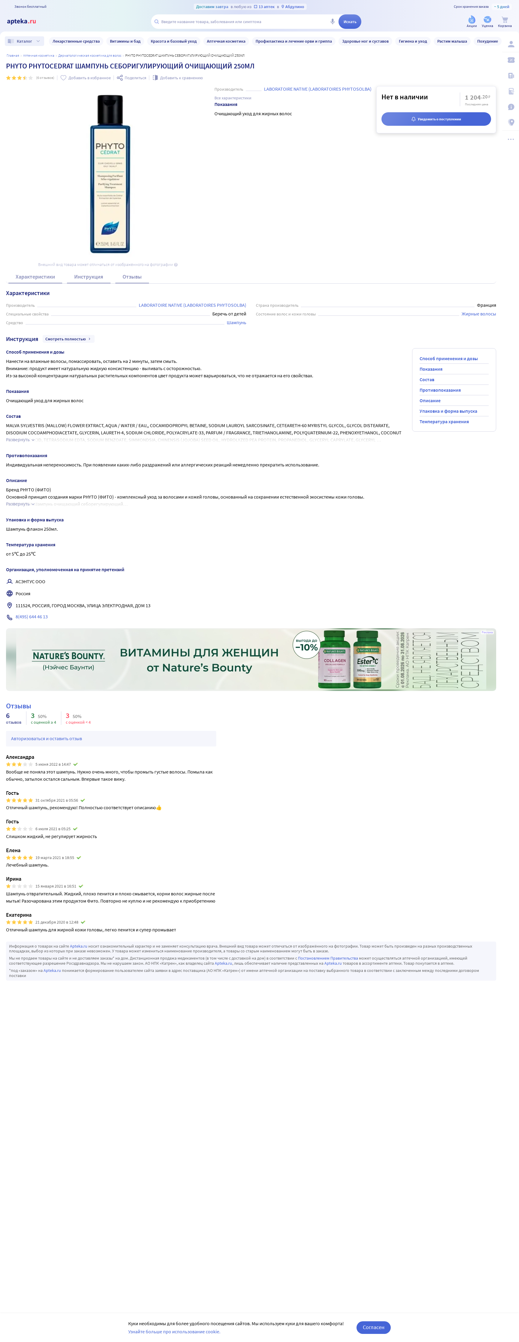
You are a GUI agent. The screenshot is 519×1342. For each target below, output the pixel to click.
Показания (431, 369)
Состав (427, 379)
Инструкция (88, 276)
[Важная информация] (510, 107)
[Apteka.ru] (26, 21)
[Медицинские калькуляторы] (510, 91)
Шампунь (236, 322)
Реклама (487, 632)
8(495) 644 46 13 (32, 617)
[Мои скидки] (510, 60)
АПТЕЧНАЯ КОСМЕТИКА (38, 55)
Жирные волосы (479, 314)
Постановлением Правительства (328, 958)
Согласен (373, 1327)
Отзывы (132, 276)
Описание (430, 400)
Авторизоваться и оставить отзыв (46, 738)
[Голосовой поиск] (332, 21)
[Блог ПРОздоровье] (510, 75)
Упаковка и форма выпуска (448, 411)
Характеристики (35, 276)
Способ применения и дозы (449, 358)
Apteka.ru (78, 946)
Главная (13, 55)
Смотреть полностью (65, 339)
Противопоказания (440, 390)
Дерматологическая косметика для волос (89, 55)
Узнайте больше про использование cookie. (174, 1331)
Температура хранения (444, 421)
